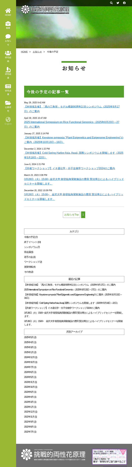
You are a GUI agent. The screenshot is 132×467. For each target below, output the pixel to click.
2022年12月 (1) (30, 411)
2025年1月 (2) (30, 352)
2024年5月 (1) (30, 377)
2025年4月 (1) (30, 342)
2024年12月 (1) (30, 357)
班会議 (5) (28, 252)
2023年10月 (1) (30, 386)
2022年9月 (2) (30, 421)
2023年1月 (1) (30, 406)
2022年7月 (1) (30, 431)
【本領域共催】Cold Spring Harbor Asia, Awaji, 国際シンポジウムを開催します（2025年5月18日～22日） (71, 303)
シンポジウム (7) (32, 247)
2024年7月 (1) (30, 367)
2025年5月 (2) (30, 337)
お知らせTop (71, 214)
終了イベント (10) (32, 242)
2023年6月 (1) (30, 391)
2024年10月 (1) (30, 362)
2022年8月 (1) (30, 426)
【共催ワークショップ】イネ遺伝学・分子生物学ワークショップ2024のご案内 (69, 168)
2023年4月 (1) (30, 396)
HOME (24, 52)
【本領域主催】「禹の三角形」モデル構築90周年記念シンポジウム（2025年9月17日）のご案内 (69, 284)
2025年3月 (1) (30, 347)
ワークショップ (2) (33, 261)
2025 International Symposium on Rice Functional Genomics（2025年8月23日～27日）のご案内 (65, 289)
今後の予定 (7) (31, 237)
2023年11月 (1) (30, 382)
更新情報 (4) (29, 266)
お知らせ (37, 52)
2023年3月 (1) (30, 401)
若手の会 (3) (29, 257)
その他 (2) (28, 271)
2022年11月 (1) (30, 416)
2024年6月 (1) (30, 372)
